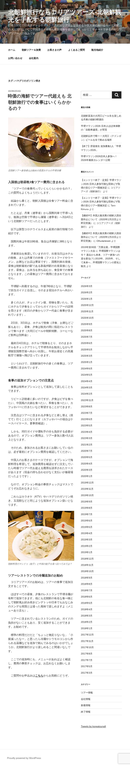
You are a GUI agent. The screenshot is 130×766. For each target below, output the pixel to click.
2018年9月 (86, 577)
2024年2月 (86, 393)
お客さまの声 (54, 49)
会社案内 (33, 58)
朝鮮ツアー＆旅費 (31, 49)
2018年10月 (87, 571)
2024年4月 (86, 381)
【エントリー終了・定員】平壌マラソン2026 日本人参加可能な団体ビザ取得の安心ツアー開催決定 (101, 184)
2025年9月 (86, 324)
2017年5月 (86, 666)
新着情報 (85, 705)
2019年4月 (86, 533)
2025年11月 (87, 311)
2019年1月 (86, 552)
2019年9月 (86, 501)
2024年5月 (86, 374)
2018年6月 (86, 596)
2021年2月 (86, 444)
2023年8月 (86, 406)
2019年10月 (87, 495)
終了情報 (85, 711)
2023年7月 (86, 413)
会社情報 (85, 699)
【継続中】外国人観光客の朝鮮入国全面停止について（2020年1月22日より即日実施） (101, 219)
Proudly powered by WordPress (24, 758)
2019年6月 (86, 520)
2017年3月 (86, 672)
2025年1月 (86, 362)
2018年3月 (86, 615)
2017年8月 (86, 653)
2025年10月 (87, 317)
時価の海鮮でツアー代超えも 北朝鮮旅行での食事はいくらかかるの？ (40, 102)
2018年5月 (86, 603)
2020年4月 (86, 463)
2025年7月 (86, 336)
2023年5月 (86, 425)
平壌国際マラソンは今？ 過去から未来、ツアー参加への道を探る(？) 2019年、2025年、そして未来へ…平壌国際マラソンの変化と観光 (101, 258)
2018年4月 (86, 609)
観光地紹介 (97, 49)
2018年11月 (87, 565)
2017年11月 (87, 641)
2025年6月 (86, 343)
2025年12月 (87, 305)
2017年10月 (87, 647)
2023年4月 (86, 432)
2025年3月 (86, 355)
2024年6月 (86, 368)
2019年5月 (86, 527)
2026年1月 (86, 298)
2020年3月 (86, 470)
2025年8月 (86, 330)
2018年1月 (86, 628)
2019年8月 (86, 507)
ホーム (11, 49)
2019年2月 (86, 546)
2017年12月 (87, 634)
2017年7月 (86, 660)
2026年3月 (86, 286)
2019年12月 (87, 482)
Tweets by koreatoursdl (93, 726)
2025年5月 (86, 349)
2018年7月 (86, 590)
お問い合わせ (15, 58)
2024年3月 (86, 387)
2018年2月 (86, 622)
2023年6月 (86, 419)
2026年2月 (86, 292)
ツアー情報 (87, 692)
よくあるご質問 (76, 49)
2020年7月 (86, 451)
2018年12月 (87, 558)
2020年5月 (86, 457)
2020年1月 (86, 476)
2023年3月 (86, 438)
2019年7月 (86, 514)
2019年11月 (87, 489)
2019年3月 (86, 539)
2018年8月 (86, 584)
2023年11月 (87, 400)
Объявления (103, 241)
